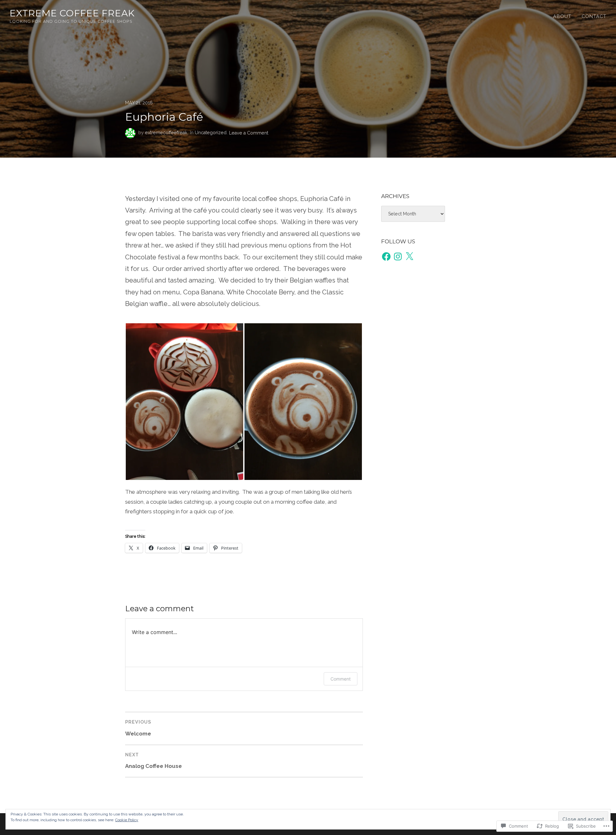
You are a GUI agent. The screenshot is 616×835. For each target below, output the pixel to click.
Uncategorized (211, 132)
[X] (409, 256)
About (562, 16)
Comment (340, 679)
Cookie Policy (126, 820)
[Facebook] (386, 256)
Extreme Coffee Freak (72, 13)
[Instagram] (398, 256)
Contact (594, 16)
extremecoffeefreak (166, 132)
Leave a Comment (248, 132)
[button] (184, 402)
